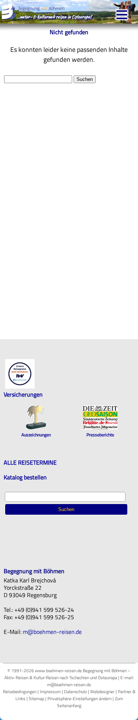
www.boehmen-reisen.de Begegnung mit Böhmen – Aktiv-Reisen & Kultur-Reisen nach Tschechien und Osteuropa (67, 674)
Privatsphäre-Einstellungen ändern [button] (79, 698)
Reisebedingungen (19, 691)
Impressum (50, 691)
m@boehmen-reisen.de (52, 631)
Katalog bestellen (25, 477)
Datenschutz (75, 691)
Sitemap (36, 698)
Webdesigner (102, 691)
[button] (121, 14)
